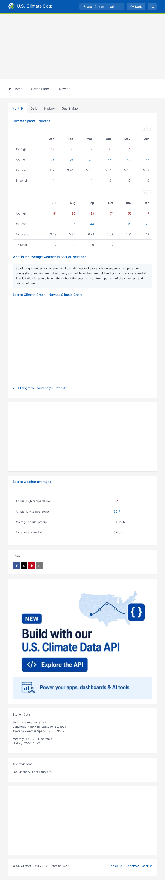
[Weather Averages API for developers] (82, 641)
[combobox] (101, 6)
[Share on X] (24, 565)
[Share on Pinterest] (31, 565)
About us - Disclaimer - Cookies (131, 866)
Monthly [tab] (18, 108)
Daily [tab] (34, 108)
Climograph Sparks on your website (42, 388)
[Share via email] (39, 565)
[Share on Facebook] (16, 565)
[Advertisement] (82, 46)
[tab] (49, 108)
